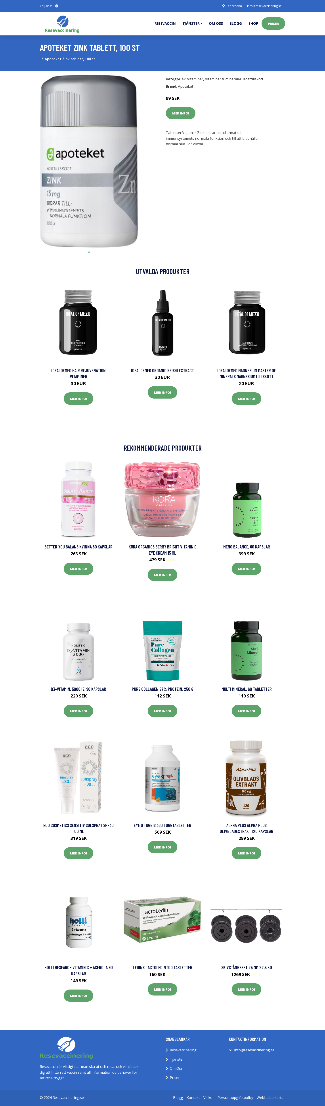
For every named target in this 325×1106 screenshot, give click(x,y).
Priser (273, 23)
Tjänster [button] (191, 23)
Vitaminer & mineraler (223, 79)
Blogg (235, 23)
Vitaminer (195, 79)
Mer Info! (180, 113)
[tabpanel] (89, 161)
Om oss (216, 23)
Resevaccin (165, 23)
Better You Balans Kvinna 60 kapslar (78, 546)
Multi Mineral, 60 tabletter (247, 689)
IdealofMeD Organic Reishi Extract (162, 370)
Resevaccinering (183, 1050)
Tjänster (177, 1059)
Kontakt (193, 1097)
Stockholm (234, 6)
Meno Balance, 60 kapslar (246, 546)
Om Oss (176, 1068)
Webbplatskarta (270, 1097)
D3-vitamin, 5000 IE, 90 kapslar (78, 689)
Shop (253, 23)
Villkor (208, 1097)
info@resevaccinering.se (264, 6)
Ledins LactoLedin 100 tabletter (162, 967)
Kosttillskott (253, 79)
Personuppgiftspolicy (235, 1097)
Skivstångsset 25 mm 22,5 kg (246, 967)
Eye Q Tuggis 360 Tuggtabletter (162, 825)
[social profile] (57, 6)
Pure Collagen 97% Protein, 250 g (162, 689)
